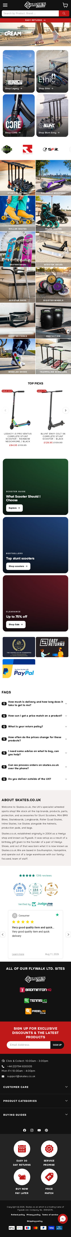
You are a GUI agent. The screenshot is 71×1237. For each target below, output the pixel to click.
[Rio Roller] (61, 149)
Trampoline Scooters (53, 372)
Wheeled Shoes (17, 372)
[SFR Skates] (39, 149)
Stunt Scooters (18, 193)
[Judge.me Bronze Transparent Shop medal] (35, 889)
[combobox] (35, 13)
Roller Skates (18, 229)
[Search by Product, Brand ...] (64, 13)
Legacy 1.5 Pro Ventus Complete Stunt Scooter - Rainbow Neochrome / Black (18, 438)
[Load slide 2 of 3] (35, 44)
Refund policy (18, 1215)
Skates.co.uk (32, 1207)
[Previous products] (5, 410)
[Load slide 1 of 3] (31, 44)
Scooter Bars (17, 300)
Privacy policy (34, 1215)
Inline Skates (53, 229)
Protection (53, 336)
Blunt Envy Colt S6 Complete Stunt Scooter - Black (53, 436)
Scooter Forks (17, 336)
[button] (5, 5)
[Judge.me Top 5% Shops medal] (51, 889)
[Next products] (65, 410)
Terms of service (50, 1215)
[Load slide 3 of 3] (39, 44)
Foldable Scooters (53, 193)
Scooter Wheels (53, 300)
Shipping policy (35, 1221)
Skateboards (18, 264)
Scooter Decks (53, 264)
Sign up (57, 1045)
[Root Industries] (15, 149)
